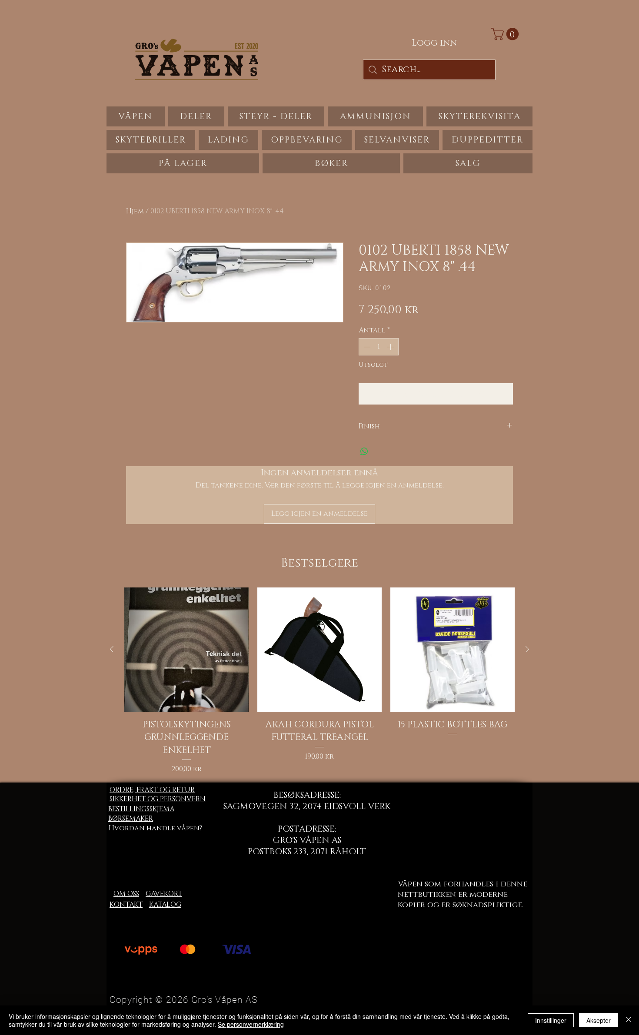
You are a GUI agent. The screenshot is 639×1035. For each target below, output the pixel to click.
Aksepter (598, 1020)
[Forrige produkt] (111, 649)
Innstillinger (550, 1020)
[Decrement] (366, 346)
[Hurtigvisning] (186, 649)
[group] (319, 681)
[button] (506, 34)
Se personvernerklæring (251, 1024)
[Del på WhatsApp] (364, 451)
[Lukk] (628, 1020)
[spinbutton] (378, 346)
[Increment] (391, 346)
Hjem (135, 211)
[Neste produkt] (527, 649)
